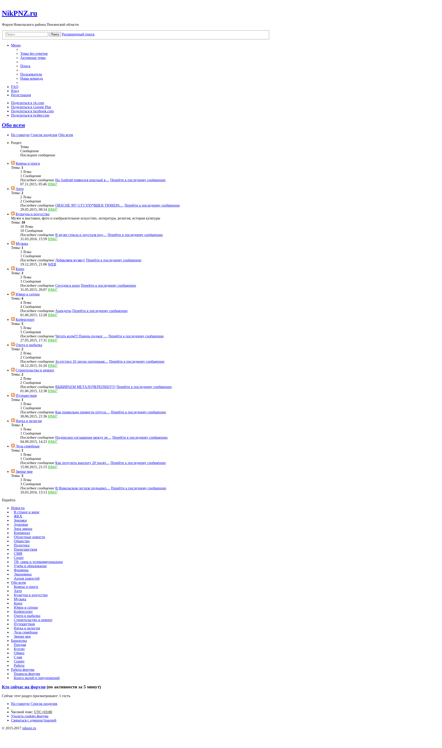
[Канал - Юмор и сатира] (13, 294)
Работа (19, 665)
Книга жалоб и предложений (37, 678)
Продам (20, 645)
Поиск (55, 34)
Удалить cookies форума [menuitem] (29, 716)
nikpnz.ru (29, 728)
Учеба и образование (30, 566)
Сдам (18, 657)
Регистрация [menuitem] (21, 95)
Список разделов (44, 704)
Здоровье (21, 524)
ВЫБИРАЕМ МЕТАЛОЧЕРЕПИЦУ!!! (85, 387)
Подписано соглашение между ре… (83, 437)
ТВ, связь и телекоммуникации (38, 562)
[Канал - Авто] (13, 189)
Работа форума (22, 670)
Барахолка (19, 641)
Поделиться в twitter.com (30, 115)
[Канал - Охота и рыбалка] (13, 345)
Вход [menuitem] (15, 91)
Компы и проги (28, 163)
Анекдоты (63, 311)
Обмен (19, 653)
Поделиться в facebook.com (32, 111)
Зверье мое (24, 471)
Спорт (19, 558)
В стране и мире (26, 512)
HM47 (52, 184)
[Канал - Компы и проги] (13, 163)
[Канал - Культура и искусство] (13, 214)
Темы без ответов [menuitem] (34, 54)
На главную (20, 704)
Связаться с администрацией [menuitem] (33, 720)
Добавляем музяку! (70, 260)
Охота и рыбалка (29, 345)
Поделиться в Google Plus (31, 107)
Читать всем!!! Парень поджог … (81, 336)
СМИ (18, 553)
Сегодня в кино (67, 285)
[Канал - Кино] (13, 269)
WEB (52, 264)
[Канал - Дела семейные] (13, 446)
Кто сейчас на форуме (24, 686)
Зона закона (23, 529)
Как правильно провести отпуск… (82, 412)
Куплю (19, 649)
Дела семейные (28, 446)
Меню (16, 45)
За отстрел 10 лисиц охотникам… (81, 361)
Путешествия (26, 395)
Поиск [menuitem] (25, 66)
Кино (20, 269)
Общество (22, 541)
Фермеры (21, 570)
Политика (21, 545)
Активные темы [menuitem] (33, 58)
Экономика (23, 574)
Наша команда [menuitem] (31, 78)
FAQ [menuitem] (14, 87)
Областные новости (29, 537)
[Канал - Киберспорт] (13, 319)
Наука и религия (29, 421)
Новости (18, 508)
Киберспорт (25, 319)
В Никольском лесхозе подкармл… (82, 488)
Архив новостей (27, 578)
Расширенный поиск (78, 34)
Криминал (22, 533)
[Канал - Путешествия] (13, 395)
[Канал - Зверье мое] (13, 471)
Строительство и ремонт (35, 370)
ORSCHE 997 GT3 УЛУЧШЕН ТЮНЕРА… (89, 205)
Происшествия (25, 549)
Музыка (22, 243)
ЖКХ (18, 516)
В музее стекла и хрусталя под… (81, 235)
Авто (20, 189)
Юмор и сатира (28, 294)
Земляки (20, 520)
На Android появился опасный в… (82, 180)
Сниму (19, 661)
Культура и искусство (32, 214)
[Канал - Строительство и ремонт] (13, 370)
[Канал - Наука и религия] (13, 421)
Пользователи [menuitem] (31, 74)
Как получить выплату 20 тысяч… (82, 463)
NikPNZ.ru (19, 13)
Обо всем (13, 125)
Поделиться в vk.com (27, 103)
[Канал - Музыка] (13, 243)
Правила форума (27, 674)
